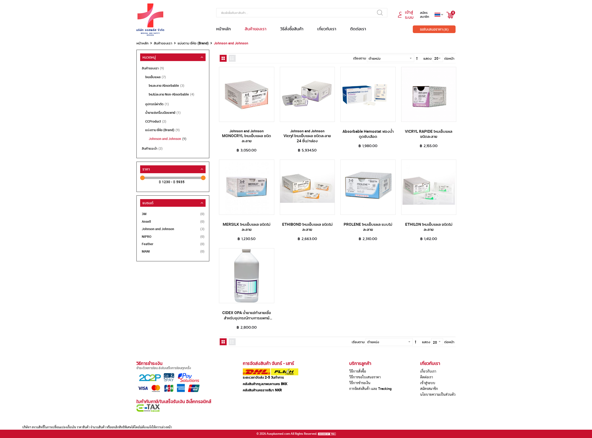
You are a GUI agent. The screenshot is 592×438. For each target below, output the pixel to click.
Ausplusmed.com (278, 434)
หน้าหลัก (223, 28)
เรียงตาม (359, 58)
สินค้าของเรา (255, 28)
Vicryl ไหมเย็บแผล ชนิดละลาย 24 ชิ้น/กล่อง (307, 138)
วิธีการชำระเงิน (359, 382)
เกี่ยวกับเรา (326, 28)
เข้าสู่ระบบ (427, 382)
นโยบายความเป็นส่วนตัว (438, 394)
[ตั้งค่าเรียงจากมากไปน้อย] (417, 58)
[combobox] (301, 12)
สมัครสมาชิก (429, 388)
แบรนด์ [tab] (147, 202)
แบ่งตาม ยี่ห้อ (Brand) (193, 43)
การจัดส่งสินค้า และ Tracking (370, 388)
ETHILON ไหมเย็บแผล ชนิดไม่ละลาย (428, 227)
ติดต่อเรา (358, 28)
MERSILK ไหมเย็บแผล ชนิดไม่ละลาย (246, 227)
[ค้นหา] (380, 12)
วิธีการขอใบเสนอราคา (365, 377)
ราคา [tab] (146, 169)
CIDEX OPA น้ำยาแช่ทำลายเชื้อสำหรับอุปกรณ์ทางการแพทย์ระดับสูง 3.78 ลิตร (246, 317)
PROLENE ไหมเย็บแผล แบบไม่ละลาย (368, 227)
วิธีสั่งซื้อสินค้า (291, 28)
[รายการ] (232, 58)
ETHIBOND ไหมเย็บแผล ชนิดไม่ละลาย (307, 227)
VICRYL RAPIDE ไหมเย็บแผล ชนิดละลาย (428, 134)
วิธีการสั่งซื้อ (357, 371)
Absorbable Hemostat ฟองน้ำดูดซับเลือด (368, 134)
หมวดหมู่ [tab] (149, 57)
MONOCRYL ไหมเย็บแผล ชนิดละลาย (246, 138)
